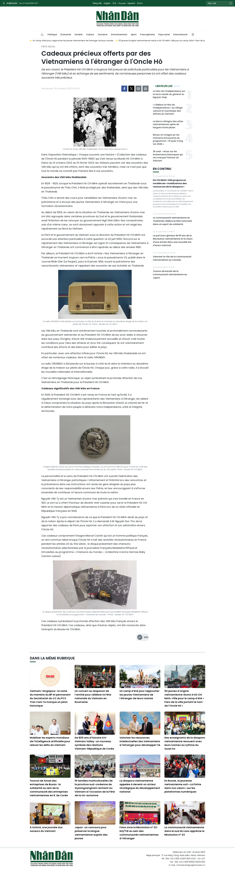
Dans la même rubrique (52, 658)
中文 (114, 3)
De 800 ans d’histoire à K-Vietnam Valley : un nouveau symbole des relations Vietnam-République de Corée (94, 743)
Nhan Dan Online (117, 19)
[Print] (146, 89)
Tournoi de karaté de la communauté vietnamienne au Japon (170, 274)
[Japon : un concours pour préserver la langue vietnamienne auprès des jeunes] (95, 812)
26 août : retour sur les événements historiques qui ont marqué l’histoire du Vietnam (168, 156)
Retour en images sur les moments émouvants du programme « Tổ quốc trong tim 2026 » (168, 139)
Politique (52, 34)
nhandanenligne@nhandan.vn (191, 865)
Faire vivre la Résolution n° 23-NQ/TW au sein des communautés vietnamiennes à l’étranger (139, 833)
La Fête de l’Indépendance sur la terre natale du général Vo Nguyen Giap (169, 94)
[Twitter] (131, 89)
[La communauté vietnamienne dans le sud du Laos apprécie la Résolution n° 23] (184, 812)
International (180, 34)
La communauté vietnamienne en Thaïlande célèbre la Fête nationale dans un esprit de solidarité (172, 221)
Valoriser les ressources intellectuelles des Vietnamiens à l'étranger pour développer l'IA (140, 741)
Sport (134, 34)
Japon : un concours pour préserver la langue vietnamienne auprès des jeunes (91, 833)
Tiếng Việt (97, 3)
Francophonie (147, 34)
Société (79, 34)
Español (131, 3)
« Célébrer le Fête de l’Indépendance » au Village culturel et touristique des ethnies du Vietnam (168, 109)
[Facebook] (124, 89)
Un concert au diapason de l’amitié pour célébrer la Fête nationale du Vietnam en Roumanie (93, 696)
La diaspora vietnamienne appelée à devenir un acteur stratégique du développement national (140, 786)
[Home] (42, 34)
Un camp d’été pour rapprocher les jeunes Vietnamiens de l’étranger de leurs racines (139, 694)
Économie (66, 34)
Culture (90, 34)
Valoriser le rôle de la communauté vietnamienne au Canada (172, 258)
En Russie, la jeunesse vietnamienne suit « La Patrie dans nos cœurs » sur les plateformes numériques (182, 786)
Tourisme (102, 34)
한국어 (140, 3)
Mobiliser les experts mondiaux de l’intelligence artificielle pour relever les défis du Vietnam (50, 741)
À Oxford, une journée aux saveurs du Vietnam (46, 829)
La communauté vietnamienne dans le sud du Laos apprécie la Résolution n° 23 (184, 831)
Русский (122, 3)
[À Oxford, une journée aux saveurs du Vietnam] (50, 812)
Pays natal (164, 34)
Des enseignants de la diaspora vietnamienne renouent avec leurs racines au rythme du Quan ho (184, 743)
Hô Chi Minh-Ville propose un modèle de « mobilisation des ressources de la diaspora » (170, 183)
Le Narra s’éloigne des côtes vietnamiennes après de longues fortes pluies (168, 124)
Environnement (119, 34)
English (107, 3)
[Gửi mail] (138, 89)
